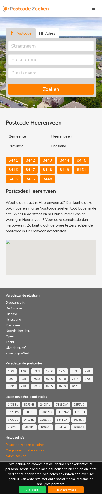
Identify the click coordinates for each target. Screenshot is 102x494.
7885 (24, 386)
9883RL (29, 427)
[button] (93, 8)
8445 (81, 160)
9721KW (13, 412)
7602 (88, 379)
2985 (88, 371)
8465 (13, 179)
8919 (62, 386)
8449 (64, 169)
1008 (11, 371)
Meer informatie (66, 490)
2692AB (79, 427)
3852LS (30, 412)
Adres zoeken (16, 456)
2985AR (45, 420)
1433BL (13, 405)
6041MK (46, 412)
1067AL (46, 427)
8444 (64, 160)
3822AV (63, 412)
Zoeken (51, 89)
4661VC (13, 427)
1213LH (80, 412)
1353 (36, 371)
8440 (47, 179)
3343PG (62, 427)
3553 (11, 379)
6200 (49, 379)
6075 (36, 379)
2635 (75, 371)
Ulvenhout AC (16, 347)
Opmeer (12, 336)
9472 (75, 386)
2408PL (45, 405)
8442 (30, 160)
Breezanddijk (15, 302)
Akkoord (32, 490)
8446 (13, 169)
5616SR (79, 420)
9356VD (79, 405)
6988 (62, 379)
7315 (75, 379)
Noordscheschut (18, 330)
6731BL (13, 420)
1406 (49, 371)
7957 (36, 386)
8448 (47, 169)
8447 (30, 169)
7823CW (62, 405)
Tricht (10, 342)
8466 (30, 179)
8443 (47, 160)
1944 (62, 371)
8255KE (29, 405)
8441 (13, 160)
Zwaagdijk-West (17, 353)
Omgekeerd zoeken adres (25, 450)
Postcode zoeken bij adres (25, 444)
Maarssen (13, 325)
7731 (11, 386)
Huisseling (13, 319)
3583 (24, 379)
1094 (24, 371)
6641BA (62, 420)
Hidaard (11, 314)
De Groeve (14, 308)
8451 (81, 169)
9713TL (29, 420)
